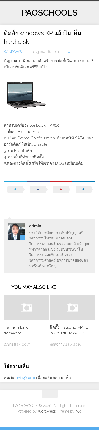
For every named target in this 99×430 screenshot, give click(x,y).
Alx (78, 411)
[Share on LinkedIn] (83, 195)
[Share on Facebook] (38, 195)
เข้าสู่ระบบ (26, 377)
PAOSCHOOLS (50, 12)
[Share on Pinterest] (61, 195)
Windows (13, 52)
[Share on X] (15, 195)
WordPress (47, 411)
